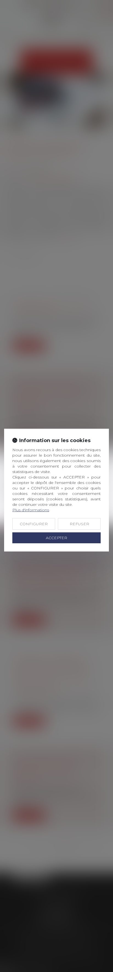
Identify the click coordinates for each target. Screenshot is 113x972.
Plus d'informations (30, 509)
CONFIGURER (34, 523)
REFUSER (79, 523)
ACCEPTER (56, 537)
